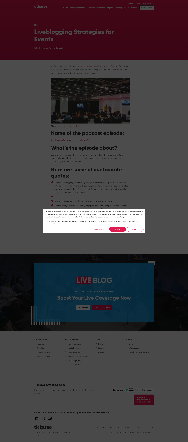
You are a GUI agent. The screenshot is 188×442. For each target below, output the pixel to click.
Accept (117, 229)
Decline (135, 229)
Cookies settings (100, 229)
